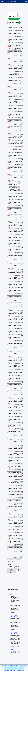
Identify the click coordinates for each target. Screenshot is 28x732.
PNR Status (4, 665)
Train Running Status (13, 665)
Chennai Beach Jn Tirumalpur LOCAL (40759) (15, 648)
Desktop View (21, 670)
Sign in (25, 1)
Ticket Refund (13, 670)
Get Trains (14, 18)
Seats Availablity (22, 665)
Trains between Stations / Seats (11, 668)
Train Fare (6, 670)
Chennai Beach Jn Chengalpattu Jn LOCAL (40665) (15, 632)
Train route (21, 668)
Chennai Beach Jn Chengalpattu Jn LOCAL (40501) (15, 615)
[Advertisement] (14, 686)
